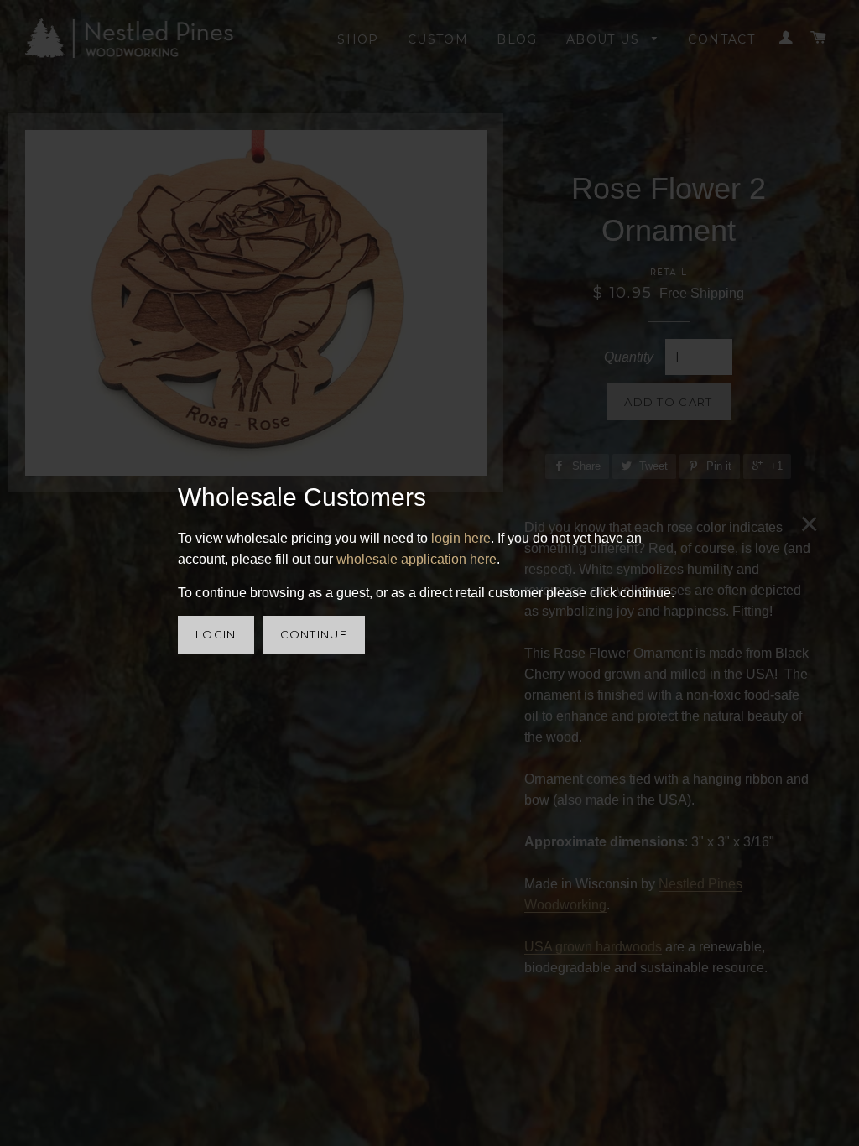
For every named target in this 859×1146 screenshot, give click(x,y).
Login (216, 634)
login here (461, 538)
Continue (313, 634)
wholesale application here (416, 559)
